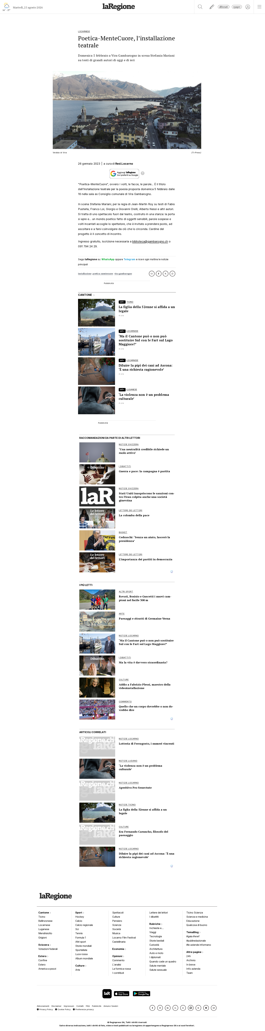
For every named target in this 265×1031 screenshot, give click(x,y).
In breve (190, 964)
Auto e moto (156, 953)
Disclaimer (56, 1006)
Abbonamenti (43, 1006)
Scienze (116, 925)
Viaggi (152, 932)
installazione (84, 273)
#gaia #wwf (193, 936)
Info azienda (193, 968)
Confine (42, 960)
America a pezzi (47, 968)
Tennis (79, 933)
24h (188, 956)
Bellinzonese (45, 920)
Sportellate (81, 950)
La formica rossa (121, 968)
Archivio (191, 960)
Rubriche (155, 923)
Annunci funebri (111, 1006)
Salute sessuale (158, 969)
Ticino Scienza (194, 912)
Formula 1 (80, 937)
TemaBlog (192, 932)
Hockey (79, 916)
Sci (77, 929)
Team (189, 972)
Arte (77, 969)
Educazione (193, 920)
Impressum (69, 1006)
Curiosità (154, 944)
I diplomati (155, 957)
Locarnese (44, 925)
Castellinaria (118, 941)
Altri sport (80, 941)
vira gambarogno (123, 273)
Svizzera (44, 944)
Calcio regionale (84, 925)
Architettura (155, 948)
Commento (118, 960)
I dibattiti (154, 916)
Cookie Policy (64, 1009)
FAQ (88, 1006)
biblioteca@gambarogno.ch (150, 241)
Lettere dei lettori (158, 912)
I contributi (118, 972)
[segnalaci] (212, 7)
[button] (152, 1008)
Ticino (41, 916)
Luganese (43, 929)
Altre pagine (194, 952)
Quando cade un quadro (162, 961)
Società (116, 929)
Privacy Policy (46, 1009)
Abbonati (223, 6)
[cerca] (200, 7)
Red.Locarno (124, 163)
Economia (118, 948)
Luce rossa (81, 954)
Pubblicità (96, 1006)
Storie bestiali (156, 940)
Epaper (236, 6)
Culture (80, 965)
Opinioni (117, 956)
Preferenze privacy (84, 1009)
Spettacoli (117, 912)
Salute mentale (157, 965)
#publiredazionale (196, 940)
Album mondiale (84, 958)
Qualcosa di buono (196, 925)
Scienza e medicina (197, 916)
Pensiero (117, 920)
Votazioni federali (48, 948)
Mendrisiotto (45, 933)
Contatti (80, 1006)
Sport (79, 912)
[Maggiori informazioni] (142, 173)
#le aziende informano (198, 944)
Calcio (78, 920)
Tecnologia (155, 936)
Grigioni (42, 937)
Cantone (44, 912)
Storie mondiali (83, 945)
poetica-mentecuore (103, 273)
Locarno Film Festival (124, 937)
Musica (116, 933)
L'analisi (116, 964)
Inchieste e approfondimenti (158, 928)
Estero (42, 956)
